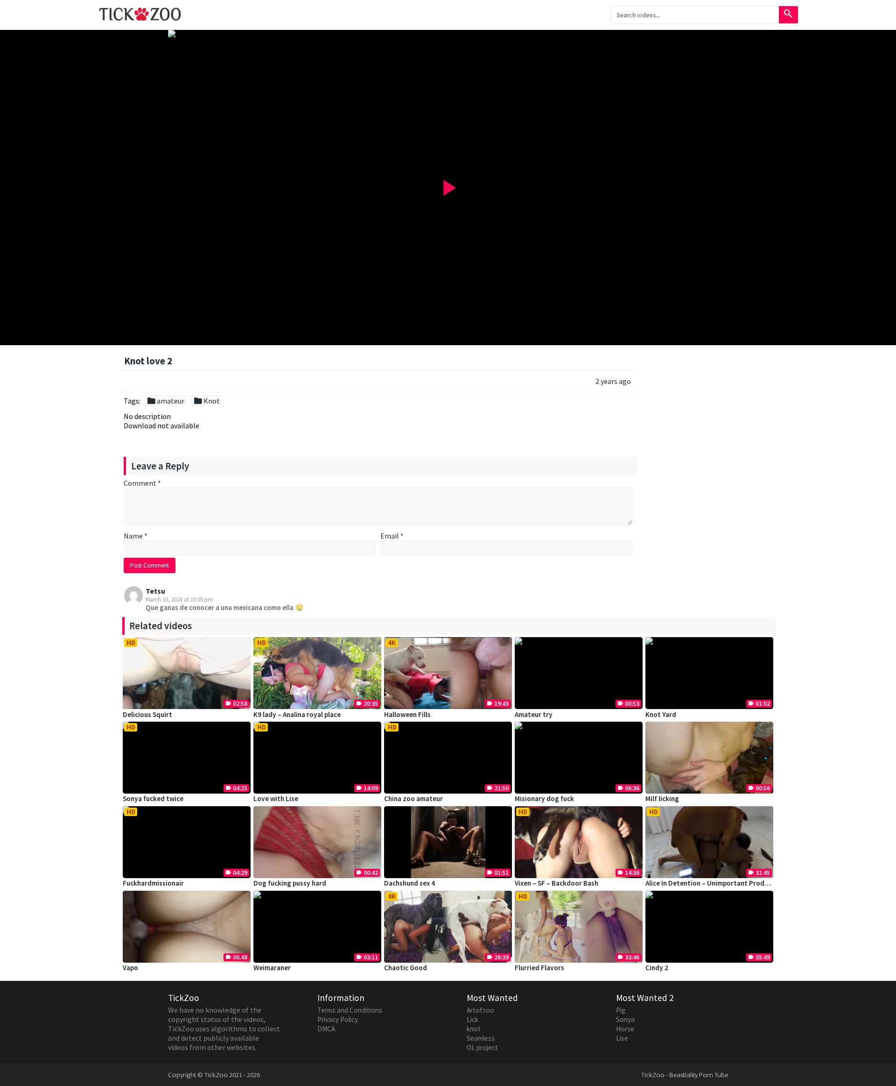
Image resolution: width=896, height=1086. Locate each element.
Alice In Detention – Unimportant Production (714, 883)
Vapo (130, 967)
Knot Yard (660, 714)
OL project (482, 1047)
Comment (142, 483)
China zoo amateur (413, 798)
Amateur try (534, 714)
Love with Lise (275, 798)
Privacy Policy (337, 1019)
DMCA (326, 1028)
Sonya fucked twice (153, 798)
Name (135, 535)
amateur (165, 400)
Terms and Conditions (349, 1010)
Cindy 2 (656, 967)
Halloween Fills (407, 714)
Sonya (625, 1019)
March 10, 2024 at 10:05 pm (179, 599)
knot (474, 1028)
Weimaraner (272, 967)
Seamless (481, 1038)
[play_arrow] (448, 33)
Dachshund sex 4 (409, 883)
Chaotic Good (405, 967)
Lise (622, 1038)
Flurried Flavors (539, 967)
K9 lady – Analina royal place (297, 714)
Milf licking (662, 798)
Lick (472, 1019)
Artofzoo (480, 1010)
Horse (625, 1028)
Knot (206, 400)
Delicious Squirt (147, 714)
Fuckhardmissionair (153, 883)
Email (392, 535)
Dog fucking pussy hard (289, 883)
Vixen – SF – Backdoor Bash (556, 883)
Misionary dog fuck (544, 798)
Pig (620, 1010)
